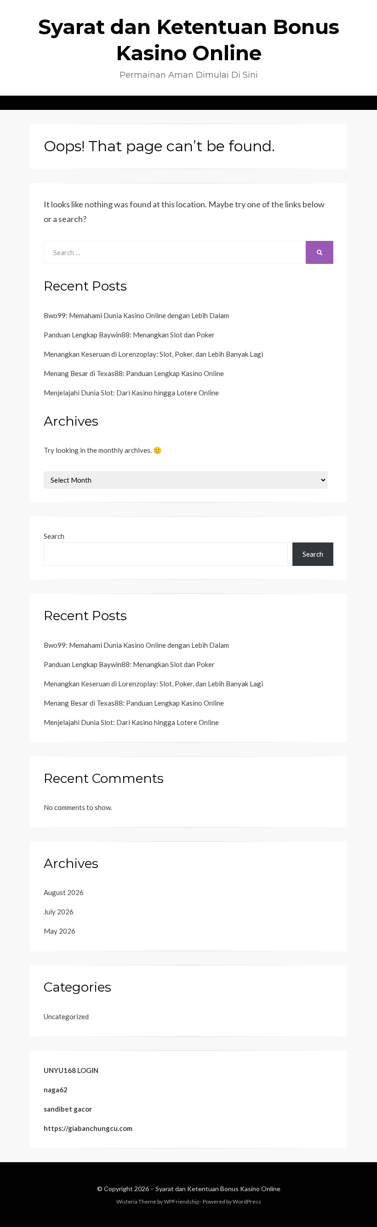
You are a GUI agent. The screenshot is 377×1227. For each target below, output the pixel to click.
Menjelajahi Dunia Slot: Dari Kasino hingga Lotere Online (131, 392)
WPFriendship (181, 1201)
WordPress (247, 1201)
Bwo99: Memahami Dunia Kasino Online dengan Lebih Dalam (136, 315)
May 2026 (59, 931)
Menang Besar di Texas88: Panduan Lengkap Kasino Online (134, 373)
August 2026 (64, 892)
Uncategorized (66, 1016)
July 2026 (59, 911)
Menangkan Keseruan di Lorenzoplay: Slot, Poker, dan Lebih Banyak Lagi (153, 354)
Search (54, 536)
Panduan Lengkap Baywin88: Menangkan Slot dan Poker (129, 335)
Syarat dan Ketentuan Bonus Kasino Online (217, 1189)
